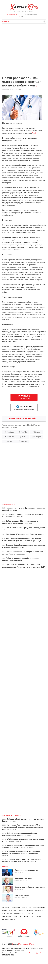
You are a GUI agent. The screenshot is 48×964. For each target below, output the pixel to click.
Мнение (5, 866)
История (21, 910)
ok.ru (24, 437)
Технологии (7, 913)
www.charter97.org (27, 944)
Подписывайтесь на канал (24, 408)
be (16, 16)
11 (36, 86)
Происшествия (39, 907)
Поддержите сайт (24, 397)
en (22, 16)
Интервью (39, 910)
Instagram (38, 437)
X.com (37, 432)
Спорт (4, 910)
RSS (10, 441)
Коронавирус (37, 916)
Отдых (31, 913)
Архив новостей (31, 14)
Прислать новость (14, 14)
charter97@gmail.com (36, 953)
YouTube (24, 432)
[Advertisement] (24, 50)
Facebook (10, 432)
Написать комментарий (24, 418)
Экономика (26, 907)
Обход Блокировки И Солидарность (16, 916)
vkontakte (10, 437)
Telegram (24, 441)
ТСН (34, 133)
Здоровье (17, 913)
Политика (6, 907)
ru (19, 16)
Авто (25, 913)
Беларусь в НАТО (8, 919)
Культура (12, 910)
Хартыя (24, 7)
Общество (16, 907)
